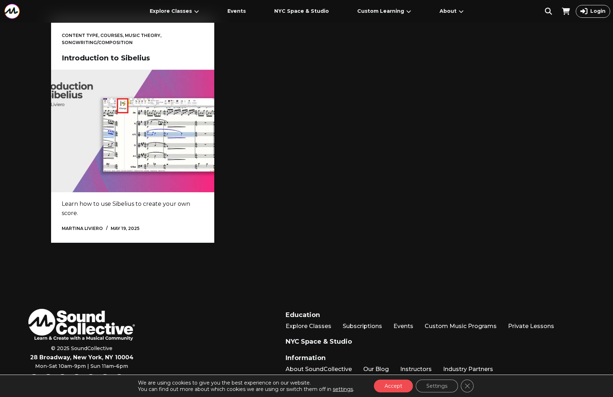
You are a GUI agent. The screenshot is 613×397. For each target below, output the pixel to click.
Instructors (416, 369)
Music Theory (142, 35)
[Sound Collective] (12, 11)
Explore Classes (171, 11)
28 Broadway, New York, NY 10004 (81, 357)
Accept (393, 386)
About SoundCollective (319, 369)
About (448, 11)
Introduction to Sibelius (106, 58)
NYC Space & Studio (301, 11)
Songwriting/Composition (97, 42)
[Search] (548, 11)
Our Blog (376, 369)
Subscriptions (362, 326)
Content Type (80, 35)
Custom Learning (380, 11)
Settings (436, 386)
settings (343, 389)
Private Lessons (531, 326)
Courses (111, 35)
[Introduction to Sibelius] (132, 131)
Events (236, 11)
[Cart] (566, 11)
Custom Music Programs (461, 326)
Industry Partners (468, 369)
